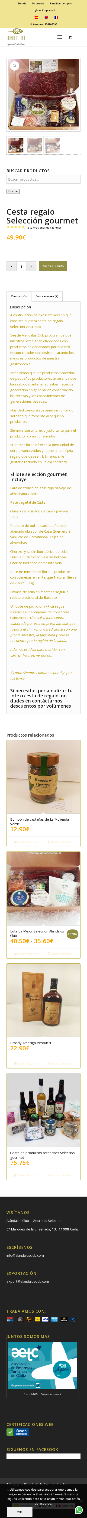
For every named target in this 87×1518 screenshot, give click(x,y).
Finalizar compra (61, 3)
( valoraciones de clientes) (44, 227)
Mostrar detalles (61, 842)
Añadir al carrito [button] (27, 842)
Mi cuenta (38, 3)
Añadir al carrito (53, 266)
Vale (20, 1512)
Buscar (13, 191)
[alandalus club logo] (36, 37)
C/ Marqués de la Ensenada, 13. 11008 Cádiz (42, 1229)
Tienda (21, 3)
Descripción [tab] (19, 296)
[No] (81, 1501)
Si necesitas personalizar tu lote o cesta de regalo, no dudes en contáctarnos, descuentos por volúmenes (41, 698)
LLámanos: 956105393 (43, 24)
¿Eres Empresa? (45, 10)
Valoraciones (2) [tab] (47, 296)
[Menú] (59, 36)
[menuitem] (22, 3)
